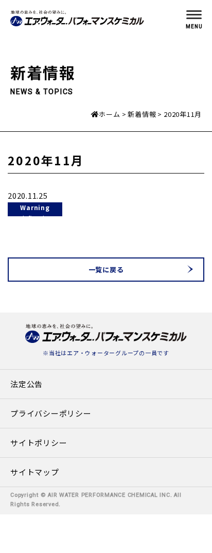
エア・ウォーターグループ (103, 353)
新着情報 (142, 114)
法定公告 (26, 383)
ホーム (109, 114)
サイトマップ (34, 471)
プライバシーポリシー (51, 413)
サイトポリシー (38, 442)
